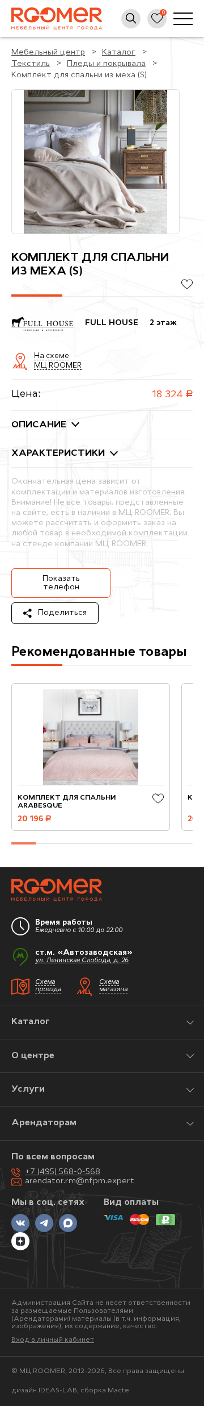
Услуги (28, 1089)
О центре (32, 1055)
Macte (118, 1390)
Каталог (30, 1021)
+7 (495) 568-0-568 (62, 1172)
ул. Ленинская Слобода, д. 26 (82, 961)
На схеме (51, 356)
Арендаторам (43, 1123)
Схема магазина (113, 986)
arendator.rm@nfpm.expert (79, 1181)
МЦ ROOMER (58, 366)
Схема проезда (48, 986)
